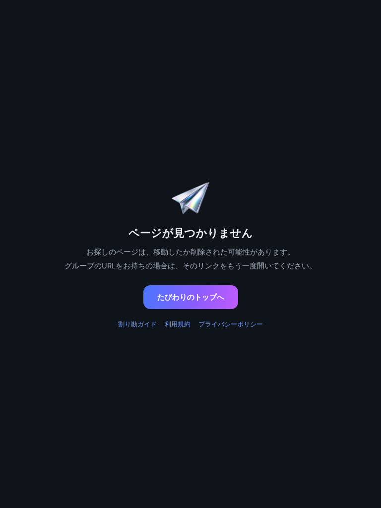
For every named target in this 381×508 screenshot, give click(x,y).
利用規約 (177, 324)
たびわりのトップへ (190, 297)
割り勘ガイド (137, 324)
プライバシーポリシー (230, 324)
